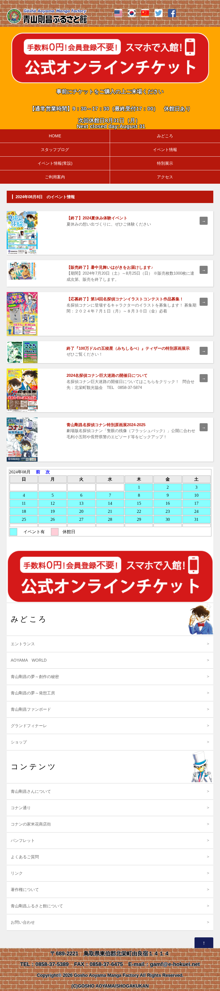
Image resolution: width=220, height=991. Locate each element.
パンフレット (23, 840)
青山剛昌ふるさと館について (37, 906)
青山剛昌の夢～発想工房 (33, 693)
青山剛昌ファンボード (31, 709)
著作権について (25, 889)
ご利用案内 (55, 177)
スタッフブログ (55, 149)
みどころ (165, 136)
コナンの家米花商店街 (31, 824)
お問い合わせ (23, 922)
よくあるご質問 (25, 856)
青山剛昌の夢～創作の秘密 (35, 676)
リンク (17, 873)
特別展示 (165, 163)
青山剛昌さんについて (31, 791)
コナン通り (21, 807)
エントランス (23, 644)
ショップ (19, 742)
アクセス (165, 177)
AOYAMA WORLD (29, 660)
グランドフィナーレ (29, 725)
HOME (55, 136)
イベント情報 (165, 149)
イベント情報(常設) (55, 163)
